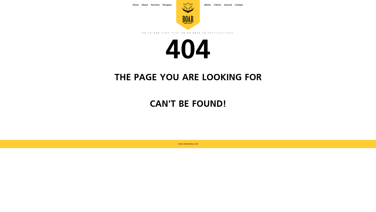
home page (170, 33)
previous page (221, 33)
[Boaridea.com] (188, 13)
